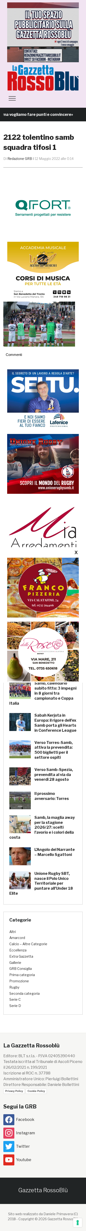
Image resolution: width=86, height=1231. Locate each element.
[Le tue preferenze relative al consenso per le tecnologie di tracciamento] (77, 1222)
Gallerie (15, 963)
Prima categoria (22, 975)
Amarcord (17, 938)
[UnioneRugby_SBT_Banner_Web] (43, 463)
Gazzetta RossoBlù (43, 1190)
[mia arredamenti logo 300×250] (43, 528)
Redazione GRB (19, 159)
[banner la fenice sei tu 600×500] (43, 399)
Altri (12, 932)
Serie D (15, 1006)
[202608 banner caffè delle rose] (43, 651)
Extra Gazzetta (21, 956)
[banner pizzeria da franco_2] (43, 587)
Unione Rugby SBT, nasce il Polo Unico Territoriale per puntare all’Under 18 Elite (41, 883)
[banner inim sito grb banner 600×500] (43, 32)
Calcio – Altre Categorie (28, 944)
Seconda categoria (24, 993)
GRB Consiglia (20, 969)
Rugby (14, 987)
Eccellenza (18, 950)
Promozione (19, 981)
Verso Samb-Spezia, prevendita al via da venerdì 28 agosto (53, 774)
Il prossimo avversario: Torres (51, 796)
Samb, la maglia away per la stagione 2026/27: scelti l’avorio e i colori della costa (42, 827)
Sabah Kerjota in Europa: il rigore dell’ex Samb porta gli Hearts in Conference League (55, 722)
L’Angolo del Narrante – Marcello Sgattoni (54, 852)
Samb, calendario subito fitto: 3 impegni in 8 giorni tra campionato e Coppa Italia (42, 693)
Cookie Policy (36, 1091)
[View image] (39, 324)
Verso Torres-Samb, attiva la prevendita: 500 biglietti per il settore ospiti (53, 750)
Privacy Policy (14, 1091)
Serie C (15, 999)
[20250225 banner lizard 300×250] (43, 271)
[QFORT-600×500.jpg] (43, 208)
